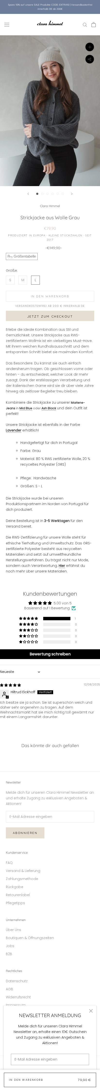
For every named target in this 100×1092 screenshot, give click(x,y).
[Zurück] (28, 194)
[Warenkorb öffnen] (94, 24)
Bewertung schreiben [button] (50, 654)
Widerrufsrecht (18, 997)
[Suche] (85, 24)
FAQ (9, 862)
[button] (29, 618)
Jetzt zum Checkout (50, 316)
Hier (62, 565)
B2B (9, 954)
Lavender (13, 430)
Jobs (10, 945)
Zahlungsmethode (22, 878)
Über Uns (13, 929)
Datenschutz (17, 981)
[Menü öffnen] (6, 24)
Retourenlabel (18, 894)
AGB (9, 989)
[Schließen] (91, 1011)
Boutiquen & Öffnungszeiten (30, 937)
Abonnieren (25, 833)
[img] (10, 685)
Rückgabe (14, 886)
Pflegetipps (15, 903)
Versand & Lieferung (23, 870)
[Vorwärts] (72, 194)
